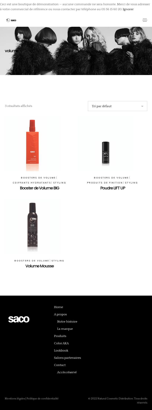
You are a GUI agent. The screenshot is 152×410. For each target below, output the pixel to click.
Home (58, 307)
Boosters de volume (38, 177)
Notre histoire (67, 321)
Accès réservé (67, 372)
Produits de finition (105, 182)
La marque (65, 329)
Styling (59, 182)
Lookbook (61, 350)
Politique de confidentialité (43, 398)
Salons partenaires (67, 357)
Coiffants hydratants (32, 182)
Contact (60, 365)
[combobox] (117, 106)
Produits (60, 336)
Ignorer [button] (128, 9)
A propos (60, 314)
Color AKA (61, 343)
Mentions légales (15, 398)
